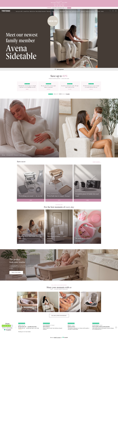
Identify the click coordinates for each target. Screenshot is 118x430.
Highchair (54, 11)
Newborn (83, 11)
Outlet (102, 11)
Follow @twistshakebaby (59, 315)
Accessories (97, 11)
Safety (57, 11)
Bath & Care (32, 11)
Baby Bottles (62, 11)
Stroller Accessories (90, 11)
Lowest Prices (26, 11)
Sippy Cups (68, 11)
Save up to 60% (19, 11)
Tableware (48, 11)
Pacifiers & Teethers (76, 11)
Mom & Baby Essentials (41, 11)
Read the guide (16, 272)
